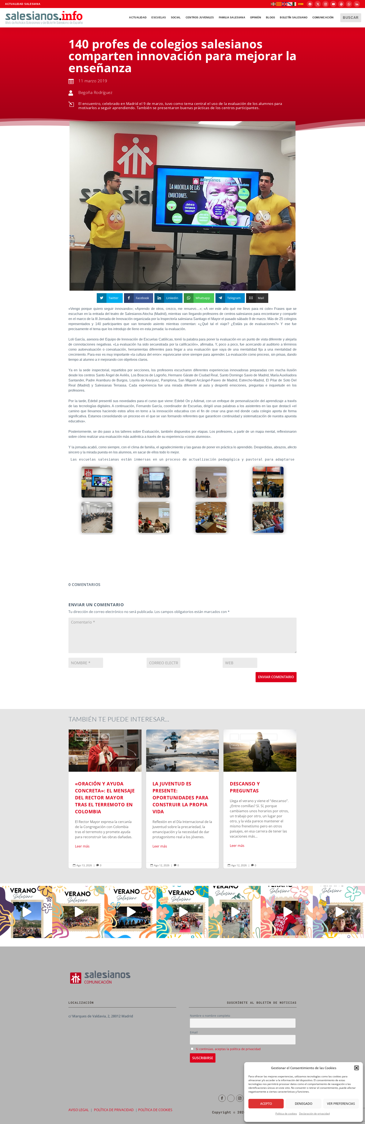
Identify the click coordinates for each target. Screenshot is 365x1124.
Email (194, 1032)
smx (249, 737)
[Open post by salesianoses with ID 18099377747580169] (234, 912)
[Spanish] (301, 3)
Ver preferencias (341, 1103)
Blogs (157, 737)
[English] (284, 3)
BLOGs (270, 17)
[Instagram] (325, 4)
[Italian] (295, 3)
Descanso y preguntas (182, 798)
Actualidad (138, 17)
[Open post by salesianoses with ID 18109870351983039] (339, 912)
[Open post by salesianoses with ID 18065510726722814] (26, 912)
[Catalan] (279, 3)
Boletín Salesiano (293, 17)
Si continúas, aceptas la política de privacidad (228, 1049)
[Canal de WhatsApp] (349, 4)
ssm (258, 737)
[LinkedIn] (357, 4)
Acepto (266, 1103)
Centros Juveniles (200, 17)
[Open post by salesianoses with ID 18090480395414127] (78, 912)
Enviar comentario (276, 677)
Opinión (255, 17)
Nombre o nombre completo (210, 1016)
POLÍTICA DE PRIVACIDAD (114, 1110)
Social (176, 17)
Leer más (82, 846)
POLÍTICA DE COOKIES (155, 1110)
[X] (318, 4)
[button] (356, 1068)
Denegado (303, 1103)
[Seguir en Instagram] (239, 1098)
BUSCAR (351, 17)
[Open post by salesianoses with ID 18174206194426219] (183, 912)
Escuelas (158, 17)
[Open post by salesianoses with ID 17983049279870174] (130, 912)
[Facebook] (310, 4)
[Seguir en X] (230, 1098)
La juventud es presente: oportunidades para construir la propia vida (105, 798)
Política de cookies (286, 1113)
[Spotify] (341, 4)
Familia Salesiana (232, 17)
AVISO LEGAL (78, 1110)
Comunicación (323, 17)
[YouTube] (333, 4)
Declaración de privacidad (314, 1113)
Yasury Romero (163, 745)
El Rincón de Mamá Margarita (181, 737)
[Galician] (290, 3)
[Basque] (273, 3)
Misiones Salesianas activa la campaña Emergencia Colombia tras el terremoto (259, 798)
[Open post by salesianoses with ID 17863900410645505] (287, 912)
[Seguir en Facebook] (222, 1098)
